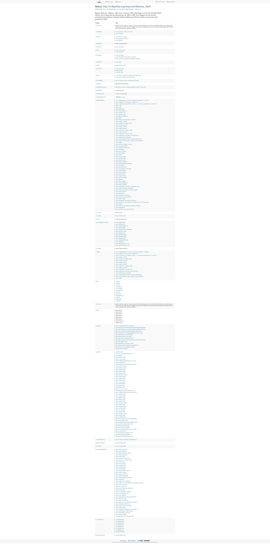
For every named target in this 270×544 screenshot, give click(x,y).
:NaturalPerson (119, 295)
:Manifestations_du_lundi (123, 512)
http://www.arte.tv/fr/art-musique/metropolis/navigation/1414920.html (131, 87)
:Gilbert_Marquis (121, 472)
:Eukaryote (119, 299)
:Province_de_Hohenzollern (123, 197)
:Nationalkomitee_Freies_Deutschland (126, 497)
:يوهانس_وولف (120, 359)
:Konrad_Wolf (120, 174)
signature (98, 83)
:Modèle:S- (120, 241)
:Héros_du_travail (121, 36)
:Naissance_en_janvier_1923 (124, 133)
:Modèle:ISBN (120, 227)
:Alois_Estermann (121, 451)
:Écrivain (119, 70)
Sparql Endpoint (171, 1)
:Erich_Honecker (121, 151)
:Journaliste (120, 68)
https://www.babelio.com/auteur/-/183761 (125, 343)
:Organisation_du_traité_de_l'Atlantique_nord (127, 186)
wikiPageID (98, 90)
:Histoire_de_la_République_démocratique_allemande (129, 483)
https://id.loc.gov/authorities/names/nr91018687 (126, 429)
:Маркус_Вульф (121, 413)
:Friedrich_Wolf (121, 65)
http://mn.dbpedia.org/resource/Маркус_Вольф (126, 392)
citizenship (98, 55)
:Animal (118, 297)
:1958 (119, 105)
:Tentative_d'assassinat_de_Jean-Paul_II (126, 509)
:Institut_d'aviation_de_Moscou (124, 31)
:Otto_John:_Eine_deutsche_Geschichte (126, 502)
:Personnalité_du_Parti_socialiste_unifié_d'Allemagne (129, 140)
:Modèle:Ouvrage (121, 234)
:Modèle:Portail (121, 238)
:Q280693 (119, 40)
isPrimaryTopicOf (100, 443)
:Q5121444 (119, 72)
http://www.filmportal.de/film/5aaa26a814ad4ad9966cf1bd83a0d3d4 (131, 327)
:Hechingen (120, 46)
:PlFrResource (120, 530)
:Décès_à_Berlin (121, 126)
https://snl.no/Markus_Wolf (121, 341)
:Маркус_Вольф (121, 366)
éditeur (98, 248)
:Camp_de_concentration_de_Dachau (126, 119)
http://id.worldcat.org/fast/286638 (123, 434)
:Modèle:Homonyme (122, 226)
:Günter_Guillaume (121, 161)
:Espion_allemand (121, 128)
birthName (98, 43)
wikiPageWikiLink (100, 100)
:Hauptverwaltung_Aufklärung (124, 163)
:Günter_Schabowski (122, 475)
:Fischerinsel (120, 461)
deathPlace (98, 62)
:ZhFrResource (120, 528)
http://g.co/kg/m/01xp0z (121, 431)
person (104, 9)
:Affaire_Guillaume (121, 449)
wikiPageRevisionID (100, 97)
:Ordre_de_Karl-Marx (122, 38)
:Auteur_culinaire (121, 121)
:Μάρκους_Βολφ (121, 374)
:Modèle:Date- (120, 224)
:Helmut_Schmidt (121, 167)
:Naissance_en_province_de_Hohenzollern (127, 135)
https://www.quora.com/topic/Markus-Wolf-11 (125, 347)
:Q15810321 (120, 52)
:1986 (119, 107)
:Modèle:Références (122, 240)
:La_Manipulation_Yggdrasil (123, 491)
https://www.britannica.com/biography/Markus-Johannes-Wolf (129, 333)
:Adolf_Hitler (120, 109)
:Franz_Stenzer (121, 156)
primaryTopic (100, 535)
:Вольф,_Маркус (121, 403)
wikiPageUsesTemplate (101, 222)
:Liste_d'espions (121, 495)
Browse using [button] (109, 1)
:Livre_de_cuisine (121, 177)
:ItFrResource (119, 526)
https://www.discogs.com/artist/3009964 (124, 334)
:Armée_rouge (120, 114)
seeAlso (98, 325)
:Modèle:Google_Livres (122, 245)
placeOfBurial (99, 80)
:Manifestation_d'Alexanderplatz (124, 511)
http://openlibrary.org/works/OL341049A (124, 424)
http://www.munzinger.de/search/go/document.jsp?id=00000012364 (130, 340)
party (97, 75)
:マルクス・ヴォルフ (122, 389)
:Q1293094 (119, 33)
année (98, 212)
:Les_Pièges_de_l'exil (122, 493)
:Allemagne (120, 55)
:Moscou (119, 179)
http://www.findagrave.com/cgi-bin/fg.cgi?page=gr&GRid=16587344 (130, 329)
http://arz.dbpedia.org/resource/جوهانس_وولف (126, 360)
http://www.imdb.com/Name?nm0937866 (125, 338)
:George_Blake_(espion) (123, 470)
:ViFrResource (120, 524)
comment (98, 304)
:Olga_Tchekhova (121, 184)
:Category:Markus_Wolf (124, 353)
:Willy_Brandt (120, 207)
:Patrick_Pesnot (121, 191)
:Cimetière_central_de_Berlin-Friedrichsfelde (127, 80)
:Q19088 (119, 288)
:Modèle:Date (120, 222)
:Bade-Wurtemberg (121, 116)
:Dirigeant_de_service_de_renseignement (127, 102)
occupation (98, 68)
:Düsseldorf (120, 149)
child (97, 50)
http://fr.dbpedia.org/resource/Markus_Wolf (127, 6)
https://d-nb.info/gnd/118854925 (123, 427)
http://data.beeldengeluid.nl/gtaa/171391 (125, 436)
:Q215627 (119, 290)
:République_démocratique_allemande (126, 57)
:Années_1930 (120, 112)
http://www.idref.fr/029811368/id (123, 425)
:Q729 (118, 293)
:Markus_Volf (120, 362)
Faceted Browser (161, 1)
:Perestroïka (120, 193)
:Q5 (118, 292)
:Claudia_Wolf (120, 50)
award (97, 36)
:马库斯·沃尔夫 (121, 417)
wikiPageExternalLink (100, 87)
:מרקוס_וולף (120, 385)
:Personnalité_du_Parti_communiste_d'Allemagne (128, 139)
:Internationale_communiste (123, 168)
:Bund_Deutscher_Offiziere (123, 453)
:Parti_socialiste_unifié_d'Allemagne (125, 77)
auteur (98, 215)
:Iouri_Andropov (121, 170)
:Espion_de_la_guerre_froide (124, 130)
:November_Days (121, 498)
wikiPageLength (99, 93)
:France (119, 154)
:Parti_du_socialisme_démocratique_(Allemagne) (128, 75)
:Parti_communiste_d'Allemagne (124, 188)
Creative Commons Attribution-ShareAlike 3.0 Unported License (147, 542)
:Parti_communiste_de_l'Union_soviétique (127, 190)
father (97, 65)
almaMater (98, 31)
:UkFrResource (120, 521)
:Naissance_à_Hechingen (123, 137)
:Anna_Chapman (121, 110)
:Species (118, 300)
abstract (98, 25)
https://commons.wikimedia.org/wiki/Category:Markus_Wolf (129, 331)
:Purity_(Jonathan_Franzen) (123, 505)
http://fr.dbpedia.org (120, 9)
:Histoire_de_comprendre (123, 481)
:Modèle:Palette (121, 236)
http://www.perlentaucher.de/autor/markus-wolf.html (127, 345)
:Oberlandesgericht (121, 183)
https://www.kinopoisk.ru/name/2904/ (124, 336)
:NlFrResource (120, 523)
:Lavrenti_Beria (121, 175)
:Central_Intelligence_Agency (124, 144)
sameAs (97, 352)
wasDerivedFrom (100, 439)
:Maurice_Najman (121, 514)
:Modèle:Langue (121, 231)
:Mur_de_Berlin (121, 181)
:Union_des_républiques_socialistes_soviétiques (128, 58)
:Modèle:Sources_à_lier (123, 243)
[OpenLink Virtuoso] (123, 540)
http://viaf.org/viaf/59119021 (122, 420)
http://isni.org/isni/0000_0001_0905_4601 (125, 325)
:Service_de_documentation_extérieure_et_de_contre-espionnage (132, 202)
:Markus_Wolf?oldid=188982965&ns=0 (126, 439)
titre (97, 219)
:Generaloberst (121, 468)
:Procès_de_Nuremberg (123, 195)
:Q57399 (119, 355)
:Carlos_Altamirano (121, 454)
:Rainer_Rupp (120, 198)
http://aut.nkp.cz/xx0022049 (122, 348)
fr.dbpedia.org (138, 9)
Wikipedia (125, 542)
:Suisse (119, 204)
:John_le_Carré (121, 172)
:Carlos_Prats (120, 456)
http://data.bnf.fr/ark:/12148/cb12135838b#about (126, 418)
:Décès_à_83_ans (121, 125)
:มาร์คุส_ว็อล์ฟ (120, 410)
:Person (118, 283)
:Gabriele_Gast (121, 467)
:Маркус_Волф (121, 367)
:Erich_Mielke (120, 153)
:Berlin (119, 62)
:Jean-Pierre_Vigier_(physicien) (124, 488)
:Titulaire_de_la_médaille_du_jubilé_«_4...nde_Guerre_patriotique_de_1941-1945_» (136, 103)
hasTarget (99, 519)
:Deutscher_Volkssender (123, 147)
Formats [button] (119, 1)
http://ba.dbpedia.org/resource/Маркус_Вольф (126, 364)
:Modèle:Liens (120, 233)
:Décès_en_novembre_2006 (124, 123)
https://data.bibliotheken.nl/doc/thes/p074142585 (126, 422)
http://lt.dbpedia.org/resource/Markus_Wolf (125, 390)
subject (97, 252)
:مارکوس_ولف (120, 381)
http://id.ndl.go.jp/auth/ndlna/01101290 (124, 432)
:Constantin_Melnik (121, 146)
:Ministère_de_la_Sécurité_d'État (125, 209)
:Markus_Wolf (119, 352)
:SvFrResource (120, 519)
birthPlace (98, 46)
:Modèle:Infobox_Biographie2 (124, 229)
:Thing (117, 281)
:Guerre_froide (121, 160)
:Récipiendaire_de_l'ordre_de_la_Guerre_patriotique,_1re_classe (132, 100)
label (97, 310)
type (97, 281)
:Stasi (119, 142)
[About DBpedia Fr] (99, 2)
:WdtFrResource (120, 531)
